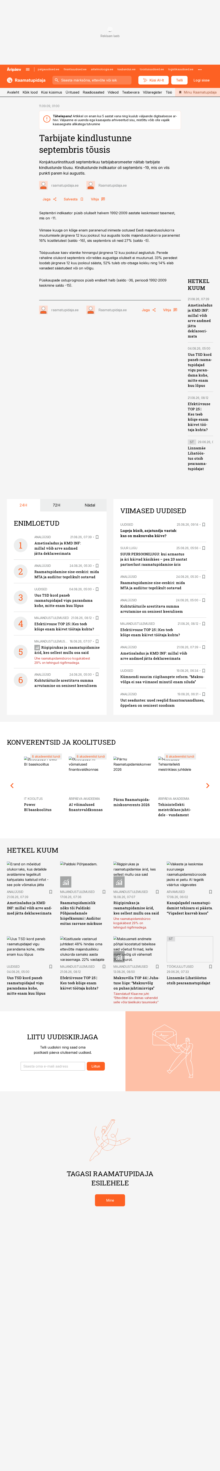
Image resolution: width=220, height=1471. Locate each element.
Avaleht (13, 92)
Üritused (72, 92)
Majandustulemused (51, 618)
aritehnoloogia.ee (102, 69)
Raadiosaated (93, 92)
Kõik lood (30, 92)
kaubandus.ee (127, 69)
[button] (53, 1066)
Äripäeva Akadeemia (84, 798)
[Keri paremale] (208, 785)
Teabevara (130, 92)
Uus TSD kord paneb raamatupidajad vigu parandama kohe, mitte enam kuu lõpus (200, 370)
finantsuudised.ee (75, 69)
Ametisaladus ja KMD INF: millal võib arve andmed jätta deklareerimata (200, 320)
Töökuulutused (180, 966)
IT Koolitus (33, 798)
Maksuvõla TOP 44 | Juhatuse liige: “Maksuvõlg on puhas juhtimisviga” (136, 982)
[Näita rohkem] (200, 69)
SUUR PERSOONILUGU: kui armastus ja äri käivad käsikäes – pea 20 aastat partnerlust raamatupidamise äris (153, 559)
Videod (113, 92)
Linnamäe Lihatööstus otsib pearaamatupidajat (197, 458)
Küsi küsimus (51, 92)
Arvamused (176, 892)
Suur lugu (128, 548)
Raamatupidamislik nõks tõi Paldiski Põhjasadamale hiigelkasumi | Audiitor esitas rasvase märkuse (81, 913)
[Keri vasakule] (12, 785)
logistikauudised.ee (180, 69)
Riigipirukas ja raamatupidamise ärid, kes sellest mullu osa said (136, 907)
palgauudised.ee (48, 69)
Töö (169, 92)
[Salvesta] (97, 537)
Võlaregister (152, 92)
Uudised (40, 589)
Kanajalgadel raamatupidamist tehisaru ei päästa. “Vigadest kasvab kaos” (190, 907)
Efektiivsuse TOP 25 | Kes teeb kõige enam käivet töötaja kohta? (79, 982)
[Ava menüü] (28, 69)
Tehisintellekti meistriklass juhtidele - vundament (174, 809)
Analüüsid (42, 537)
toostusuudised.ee (152, 69)
